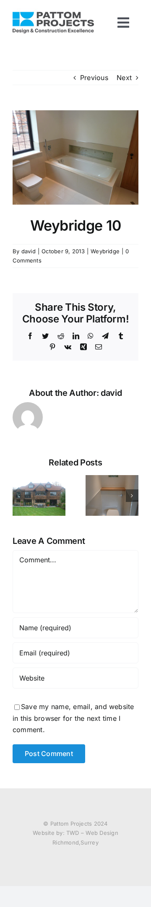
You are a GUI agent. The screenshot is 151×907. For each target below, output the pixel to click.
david (28, 251)
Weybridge (105, 251)
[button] (19, 495)
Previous (94, 77)
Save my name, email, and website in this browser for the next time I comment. (73, 718)
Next (124, 77)
